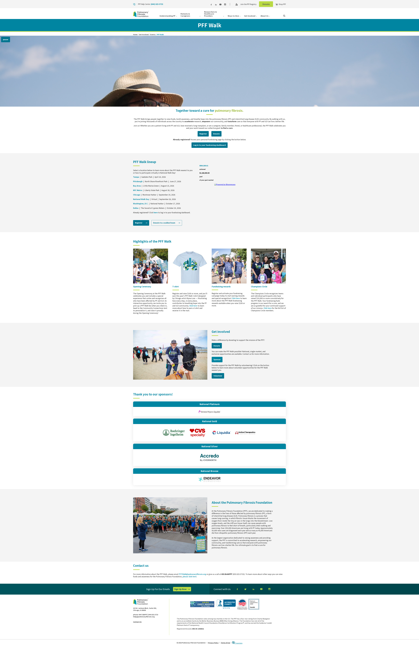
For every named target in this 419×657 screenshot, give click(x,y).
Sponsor (217, 359)
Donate (267, 5)
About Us (264, 16)
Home (135, 34)
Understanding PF (167, 16)
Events (152, 34)
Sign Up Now (182, 589)
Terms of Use (225, 643)
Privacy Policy (213, 643)
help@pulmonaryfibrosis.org (144, 617)
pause (5, 39)
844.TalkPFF (143, 614)
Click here (193, 305)
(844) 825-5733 (157, 4)
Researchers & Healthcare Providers (210, 14)
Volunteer (219, 376)
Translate (238, 643)
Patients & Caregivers (185, 15)
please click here (190, 576)
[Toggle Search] (284, 15)
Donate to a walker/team (166, 223)
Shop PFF (282, 4)
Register (204, 134)
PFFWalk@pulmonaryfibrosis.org (192, 574)
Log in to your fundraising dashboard (210, 146)
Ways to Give (233, 16)
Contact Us (137, 622)
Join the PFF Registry (248, 4)
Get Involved (249, 16)
